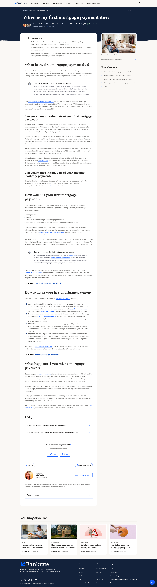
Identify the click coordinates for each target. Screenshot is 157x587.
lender (50, 186)
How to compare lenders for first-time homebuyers (63, 546)
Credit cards (82, 576)
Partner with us (100, 583)
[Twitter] (25, 580)
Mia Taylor (42, 24)
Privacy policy (114, 572)
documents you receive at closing (41, 102)
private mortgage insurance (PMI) (52, 232)
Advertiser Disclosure (128, 10)
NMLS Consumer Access (48, 569)
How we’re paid (101, 568)
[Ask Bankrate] (152, 582)
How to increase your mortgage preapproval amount (121, 548)
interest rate (72, 255)
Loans (80, 579)
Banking (81, 572)
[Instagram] (29, 580)
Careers (98, 576)
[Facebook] (21, 580)
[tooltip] (71, 445)
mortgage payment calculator (60, 258)
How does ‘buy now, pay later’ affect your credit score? (32, 548)
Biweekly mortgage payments (47, 354)
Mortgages (25, 10)
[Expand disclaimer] (136, 59)
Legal (111, 568)
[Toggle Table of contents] (136, 67)
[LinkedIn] (32, 580)
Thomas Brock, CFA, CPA (78, 24)
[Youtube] (36, 580)
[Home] (21, 3)
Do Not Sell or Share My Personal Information (123, 579)
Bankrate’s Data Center (85, 583)
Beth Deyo (27, 551)
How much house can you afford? (48, 283)
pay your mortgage (63, 299)
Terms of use (114, 583)
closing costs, (43, 161)
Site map (99, 572)
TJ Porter (115, 551)
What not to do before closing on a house (91, 546)
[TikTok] (40, 580)
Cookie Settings (114, 576)
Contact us (99, 579)
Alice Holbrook (57, 24)
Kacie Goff (56, 551)
